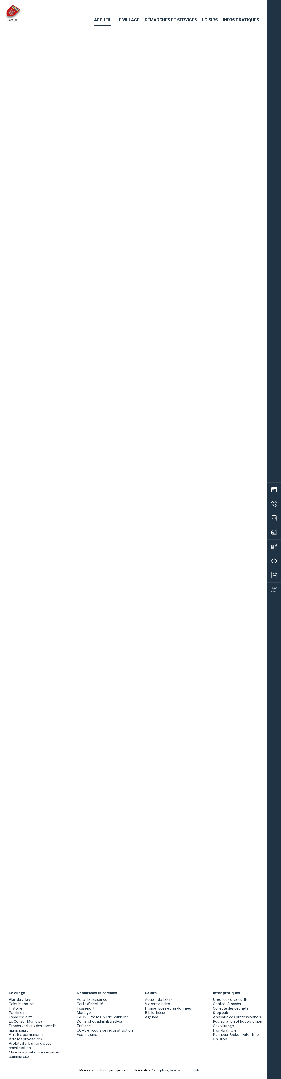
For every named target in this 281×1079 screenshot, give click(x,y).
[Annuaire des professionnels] (274, 518)
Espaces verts (20, 1017)
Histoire (15, 1008)
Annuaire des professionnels (237, 1017)
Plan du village (20, 999)
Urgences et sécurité (231, 999)
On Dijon (220, 1039)
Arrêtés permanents (26, 1035)
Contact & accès (227, 1004)
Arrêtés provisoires (25, 1039)
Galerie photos (21, 1004)
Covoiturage (223, 1026)
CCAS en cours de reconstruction (105, 1030)
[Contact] (274, 504)
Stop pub (220, 1013)
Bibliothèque (155, 1013)
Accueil (102, 20)
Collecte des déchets (230, 1008)
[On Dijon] (274, 561)
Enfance (84, 1026)
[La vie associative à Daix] (274, 590)
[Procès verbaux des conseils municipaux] (274, 575)
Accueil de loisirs (159, 999)
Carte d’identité (90, 1004)
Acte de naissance (92, 999)
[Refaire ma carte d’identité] (274, 532)
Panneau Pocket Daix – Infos (237, 1035)
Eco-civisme (87, 1035)
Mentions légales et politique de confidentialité (113, 1070)
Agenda (151, 1017)
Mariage (84, 1013)
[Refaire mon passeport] (274, 547)
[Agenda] (274, 490)
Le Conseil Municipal (26, 1021)
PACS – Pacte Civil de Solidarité (103, 1017)
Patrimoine (18, 1013)
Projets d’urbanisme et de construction (30, 1045)
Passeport (85, 1008)
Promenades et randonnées (168, 1008)
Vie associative (157, 1004)
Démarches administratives (100, 1021)
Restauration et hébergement (238, 1021)
